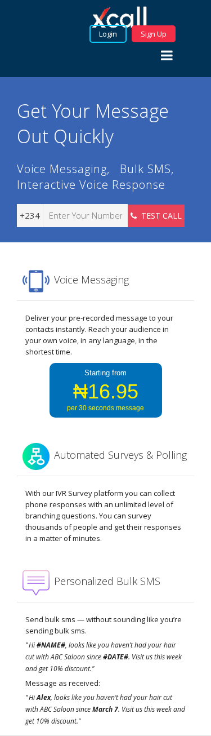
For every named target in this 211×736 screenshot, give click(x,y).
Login (108, 34)
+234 (30, 215)
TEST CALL (159, 215)
